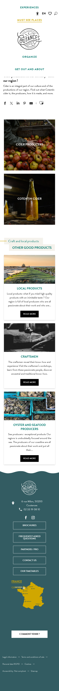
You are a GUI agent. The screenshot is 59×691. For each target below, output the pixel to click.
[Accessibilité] (37, 13)
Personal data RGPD (11, 664)
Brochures (30, 525)
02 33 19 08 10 (32, 509)
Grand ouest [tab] (20, 587)
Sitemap (34, 671)
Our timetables (29, 571)
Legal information (9, 657)
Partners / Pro (29, 549)
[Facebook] (26, 518)
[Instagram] (33, 518)
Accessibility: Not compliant (14, 671)
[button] (55, 13)
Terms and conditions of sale (32, 657)
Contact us (30, 560)
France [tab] (16, 581)
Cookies (28, 664)
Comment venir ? (29, 634)
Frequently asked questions (29, 537)
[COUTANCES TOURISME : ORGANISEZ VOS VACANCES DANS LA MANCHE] (29, 39)
